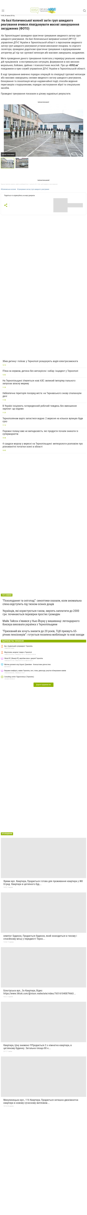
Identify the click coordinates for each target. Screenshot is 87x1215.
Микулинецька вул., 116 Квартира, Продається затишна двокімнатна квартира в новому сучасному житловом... (40, 1101)
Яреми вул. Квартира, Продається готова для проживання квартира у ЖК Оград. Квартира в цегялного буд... (43, 883)
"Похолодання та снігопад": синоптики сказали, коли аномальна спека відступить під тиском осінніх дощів (42, 602)
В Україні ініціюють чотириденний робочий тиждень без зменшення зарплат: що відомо (40, 407)
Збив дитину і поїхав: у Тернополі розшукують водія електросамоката (40, 361)
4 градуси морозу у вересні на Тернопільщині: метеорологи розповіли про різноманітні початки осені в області (43, 445)
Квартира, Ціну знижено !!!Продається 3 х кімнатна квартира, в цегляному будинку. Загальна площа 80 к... (37, 1047)
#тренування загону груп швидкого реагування (33, 189)
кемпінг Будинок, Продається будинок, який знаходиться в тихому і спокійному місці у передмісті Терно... (40, 937)
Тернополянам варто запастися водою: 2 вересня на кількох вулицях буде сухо (43, 420)
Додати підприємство (43, 685)
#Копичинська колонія (8, 189)
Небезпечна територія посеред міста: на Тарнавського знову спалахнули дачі (42, 395)
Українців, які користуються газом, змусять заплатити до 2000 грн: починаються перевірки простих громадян (41, 612)
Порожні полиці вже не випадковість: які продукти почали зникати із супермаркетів (40, 433)
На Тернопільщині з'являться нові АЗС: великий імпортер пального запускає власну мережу (39, 382)
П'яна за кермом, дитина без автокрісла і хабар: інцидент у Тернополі (40, 370)
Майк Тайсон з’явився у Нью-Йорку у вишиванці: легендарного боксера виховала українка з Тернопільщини (41, 622)
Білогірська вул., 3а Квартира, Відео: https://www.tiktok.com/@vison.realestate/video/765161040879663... (39, 992)
